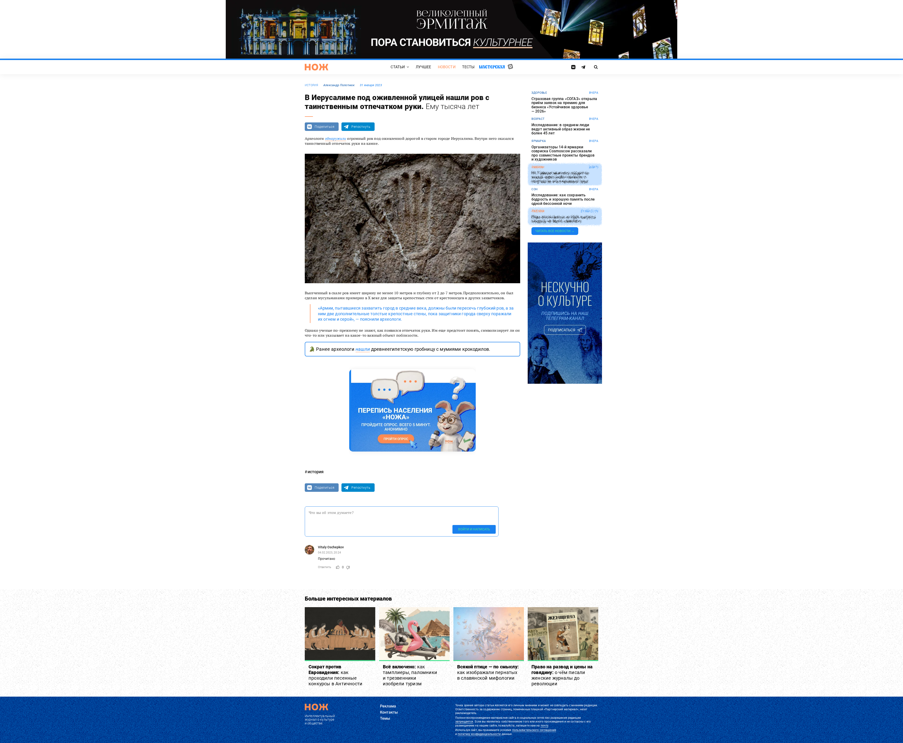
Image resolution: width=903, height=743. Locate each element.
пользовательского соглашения (534, 730)
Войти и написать (474, 529)
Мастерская (492, 67)
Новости (446, 67)
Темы (385, 718)
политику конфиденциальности (479, 734)
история (311, 85)
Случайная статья (510, 67)
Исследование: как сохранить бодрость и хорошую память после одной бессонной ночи (563, 199)
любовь (537, 211)
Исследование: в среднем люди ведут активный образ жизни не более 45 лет (560, 129)
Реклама (388, 706)
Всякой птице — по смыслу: (488, 672)
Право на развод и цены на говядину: (562, 675)
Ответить (324, 567)
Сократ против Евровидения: (335, 675)
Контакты (389, 712)
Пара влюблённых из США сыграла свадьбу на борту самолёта (563, 219)
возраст (538, 119)
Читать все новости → (554, 231)
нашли (363, 349)
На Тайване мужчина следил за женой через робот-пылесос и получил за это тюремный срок (560, 177)
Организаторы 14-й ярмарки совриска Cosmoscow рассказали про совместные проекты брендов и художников (562, 153)
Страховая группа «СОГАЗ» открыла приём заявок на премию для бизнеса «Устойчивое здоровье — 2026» (564, 105)
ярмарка (538, 141)
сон (534, 189)
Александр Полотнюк (339, 85)
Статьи (398, 67)
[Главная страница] (316, 67)
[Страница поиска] (596, 67)
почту (544, 725)
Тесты (468, 67)
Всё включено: (410, 675)
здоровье (539, 92)
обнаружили (335, 138)
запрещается (464, 721)
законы (537, 167)
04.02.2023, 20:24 (329, 552)
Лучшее (423, 67)
